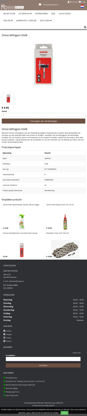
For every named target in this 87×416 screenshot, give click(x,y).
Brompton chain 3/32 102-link (57, 233)
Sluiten (64, 413)
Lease (53, 13)
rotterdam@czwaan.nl (50, 4)
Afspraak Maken (41, 13)
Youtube (8, 338)
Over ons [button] (7, 20)
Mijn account (74, 2)
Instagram (9, 334)
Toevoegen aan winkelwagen (43, 121)
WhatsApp (4, 1)
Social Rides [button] (45, 20)
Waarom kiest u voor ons (26, 20)
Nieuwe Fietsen (9, 13)
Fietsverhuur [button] (24, 13)
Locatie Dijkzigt (65, 13)
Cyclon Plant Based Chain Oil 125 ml (60, 205)
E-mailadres (11, 355)
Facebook (8, 331)
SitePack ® (59, 403)
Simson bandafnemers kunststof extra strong (20, 233)
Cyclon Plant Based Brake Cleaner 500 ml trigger (21, 205)
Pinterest (8, 341)
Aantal (4, 111)
